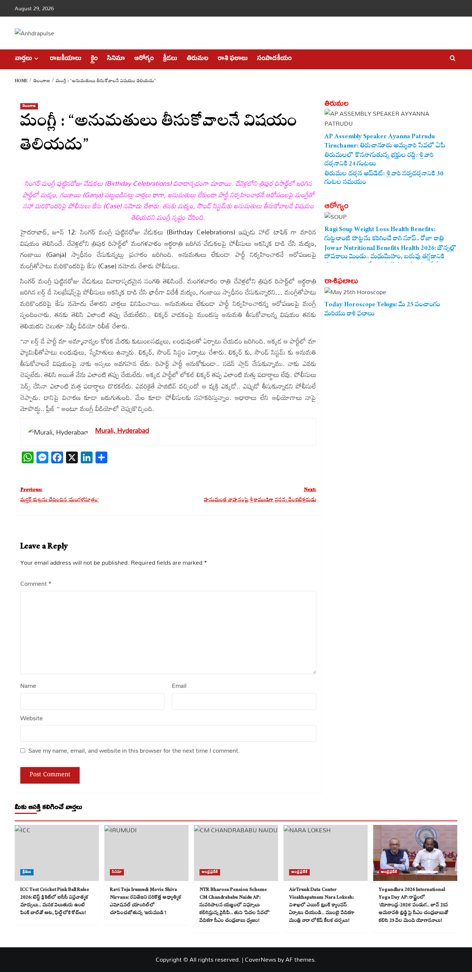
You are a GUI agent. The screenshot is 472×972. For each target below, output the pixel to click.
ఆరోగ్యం (144, 59)
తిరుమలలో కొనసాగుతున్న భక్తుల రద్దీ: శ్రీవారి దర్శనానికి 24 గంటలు (379, 160)
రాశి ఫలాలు (233, 59)
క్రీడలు (170, 59)
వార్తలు (23, 59)
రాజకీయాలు (65, 59)
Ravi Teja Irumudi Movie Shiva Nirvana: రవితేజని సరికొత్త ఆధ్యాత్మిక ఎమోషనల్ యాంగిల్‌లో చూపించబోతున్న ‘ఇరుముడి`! (145, 901)
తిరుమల (197, 59)
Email (179, 686)
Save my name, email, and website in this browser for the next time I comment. (134, 751)
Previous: (59, 495)
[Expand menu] (36, 58)
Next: (260, 495)
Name (28, 686)
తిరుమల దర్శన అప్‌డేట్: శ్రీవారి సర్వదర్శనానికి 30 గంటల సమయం (384, 178)
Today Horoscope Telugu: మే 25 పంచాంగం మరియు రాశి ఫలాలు (382, 309)
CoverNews (260, 959)
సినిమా (116, 59)
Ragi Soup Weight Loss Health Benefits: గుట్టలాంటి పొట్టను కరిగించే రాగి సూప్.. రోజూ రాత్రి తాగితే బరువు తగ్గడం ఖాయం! (384, 234)
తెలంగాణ (29, 106)
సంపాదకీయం (274, 59)
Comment (36, 584)
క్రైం (94, 59)
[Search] (452, 58)
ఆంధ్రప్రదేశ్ (210, 872)
